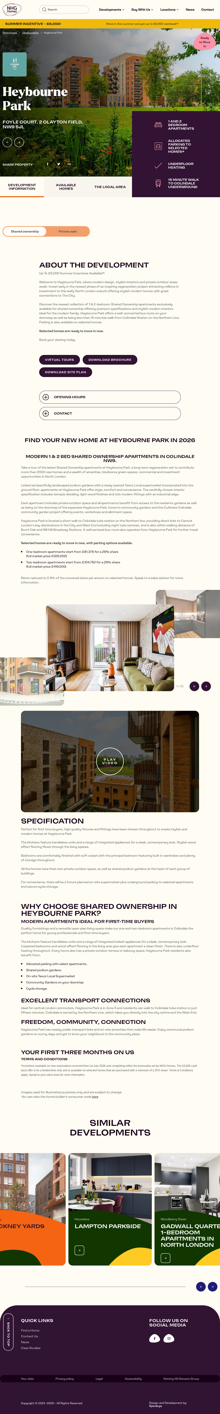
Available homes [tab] (66, 186)
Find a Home (30, 1330)
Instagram (168, 1338)
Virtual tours (59, 359)
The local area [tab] (110, 187)
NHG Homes (10, 32)
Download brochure (110, 359)
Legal (99, 1378)
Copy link (69, 164)
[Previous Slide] (7, 142)
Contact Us (29, 1336)
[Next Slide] (19, 142)
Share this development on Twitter (59, 164)
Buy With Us (140, 9)
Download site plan (65, 372)
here (95, 1096)
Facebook (154, 1338)
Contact (207, 9)
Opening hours (69, 397)
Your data (27, 1378)
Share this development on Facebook (48, 164)
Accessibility (133, 1378)
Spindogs (155, 1405)
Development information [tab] (22, 186)
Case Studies (31, 1348)
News (190, 9)
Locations (167, 9)
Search (44, 10)
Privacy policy (65, 1378)
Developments (110, 9)
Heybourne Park (53, 32)
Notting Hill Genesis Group (181, 1378)
